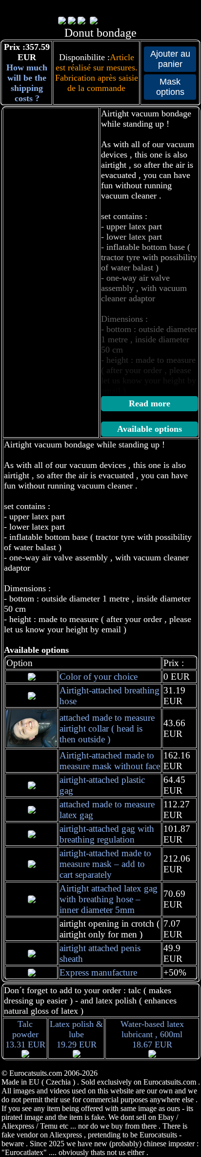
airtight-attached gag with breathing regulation (107, 834)
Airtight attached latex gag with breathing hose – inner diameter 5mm (109, 899)
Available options (149, 429)
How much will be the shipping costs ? (26, 83)
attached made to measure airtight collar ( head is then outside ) (107, 728)
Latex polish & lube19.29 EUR (76, 1034)
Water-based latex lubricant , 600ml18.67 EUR (152, 1034)
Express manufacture (98, 972)
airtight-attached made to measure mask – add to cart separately (105, 864)
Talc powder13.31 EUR (25, 1034)
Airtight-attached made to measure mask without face (110, 760)
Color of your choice (99, 676)
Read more (149, 403)
